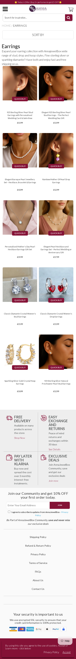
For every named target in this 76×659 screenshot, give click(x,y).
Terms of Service (38, 562)
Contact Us (38, 588)
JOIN (60, 505)
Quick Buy (20, 99)
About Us (38, 580)
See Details (54, 449)
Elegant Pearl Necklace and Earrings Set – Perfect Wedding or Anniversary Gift (56, 249)
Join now (53, 480)
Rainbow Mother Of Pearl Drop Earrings (56, 180)
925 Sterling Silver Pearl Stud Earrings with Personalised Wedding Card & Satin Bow (20, 115)
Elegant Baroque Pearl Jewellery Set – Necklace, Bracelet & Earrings (20, 180)
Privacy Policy (38, 554)
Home (6, 25)
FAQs (38, 571)
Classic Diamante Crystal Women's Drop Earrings (56, 315)
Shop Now (19, 437)
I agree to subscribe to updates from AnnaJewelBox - (39, 514)
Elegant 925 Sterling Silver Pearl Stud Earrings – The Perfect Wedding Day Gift (56, 115)
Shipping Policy (38, 536)
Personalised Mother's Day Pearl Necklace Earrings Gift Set (20, 248)
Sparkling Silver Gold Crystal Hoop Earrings (19, 382)
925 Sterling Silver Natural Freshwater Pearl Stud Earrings (56, 382)
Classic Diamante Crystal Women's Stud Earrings (20, 315)
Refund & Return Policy (38, 545)
